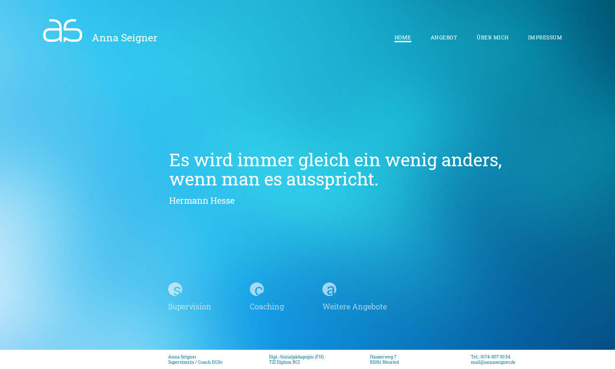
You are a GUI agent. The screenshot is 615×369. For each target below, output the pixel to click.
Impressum (545, 37)
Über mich (493, 37)
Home (402, 37)
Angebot (444, 37)
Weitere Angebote (354, 306)
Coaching (267, 306)
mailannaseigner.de (493, 362)
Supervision (189, 306)
